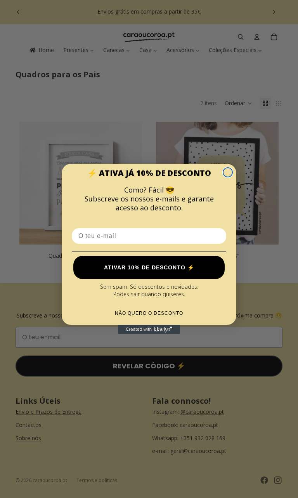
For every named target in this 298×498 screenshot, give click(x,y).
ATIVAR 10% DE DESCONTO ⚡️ (149, 267)
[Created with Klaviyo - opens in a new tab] (149, 329)
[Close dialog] (227, 172)
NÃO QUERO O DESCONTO (149, 313)
